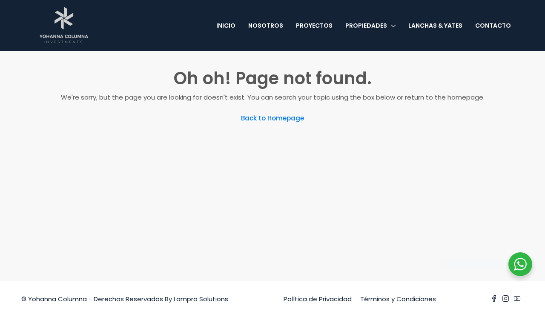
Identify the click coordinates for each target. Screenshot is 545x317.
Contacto (493, 25)
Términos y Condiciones (398, 298)
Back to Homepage (272, 118)
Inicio (225, 25)
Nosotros (265, 25)
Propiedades (366, 25)
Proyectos (314, 25)
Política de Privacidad (318, 298)
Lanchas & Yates (435, 25)
